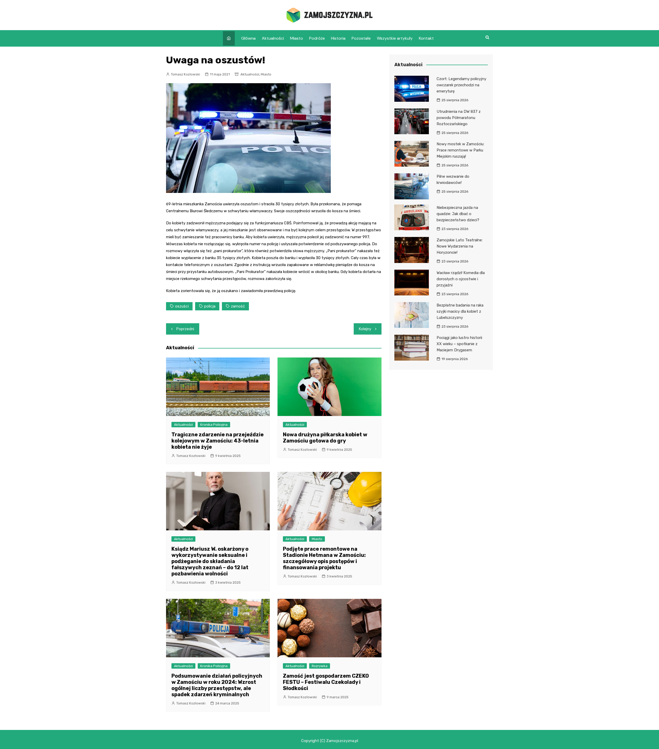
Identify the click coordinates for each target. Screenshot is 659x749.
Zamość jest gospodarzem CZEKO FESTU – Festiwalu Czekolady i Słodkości (326, 682)
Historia (338, 38)
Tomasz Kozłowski (185, 74)
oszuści (182, 306)
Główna (248, 38)
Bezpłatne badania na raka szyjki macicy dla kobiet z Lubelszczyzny (460, 311)
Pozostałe (361, 38)
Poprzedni (185, 328)
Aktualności (273, 38)
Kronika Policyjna (214, 425)
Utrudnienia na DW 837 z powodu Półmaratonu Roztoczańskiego (459, 117)
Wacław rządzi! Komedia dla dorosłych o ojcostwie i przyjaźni (461, 278)
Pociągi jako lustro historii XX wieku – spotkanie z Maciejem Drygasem (459, 343)
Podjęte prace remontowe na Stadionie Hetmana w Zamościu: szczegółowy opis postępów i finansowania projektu (324, 558)
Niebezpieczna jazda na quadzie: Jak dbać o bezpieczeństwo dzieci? (458, 213)
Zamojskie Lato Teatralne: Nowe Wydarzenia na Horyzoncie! (460, 246)
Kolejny (365, 328)
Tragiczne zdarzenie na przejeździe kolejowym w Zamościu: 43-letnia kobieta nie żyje (217, 440)
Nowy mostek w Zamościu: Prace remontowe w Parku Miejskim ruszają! (460, 150)
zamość (238, 306)
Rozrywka (319, 666)
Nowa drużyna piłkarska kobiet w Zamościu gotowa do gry (325, 437)
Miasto (296, 38)
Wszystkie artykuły (395, 38)
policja (209, 306)
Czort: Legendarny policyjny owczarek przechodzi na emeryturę (461, 84)
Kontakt (426, 38)
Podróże (317, 38)
